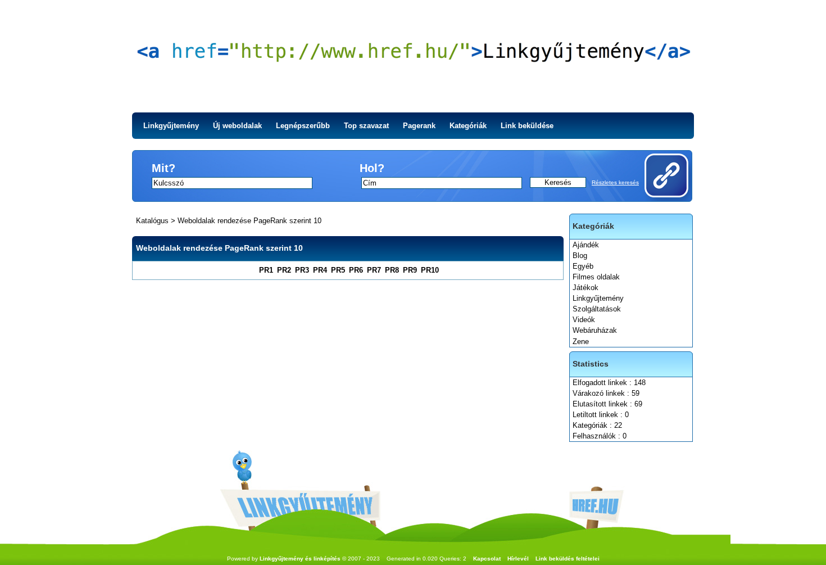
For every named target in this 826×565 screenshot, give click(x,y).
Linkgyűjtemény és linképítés (300, 558)
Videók (584, 319)
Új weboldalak (237, 125)
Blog (580, 255)
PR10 (430, 270)
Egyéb (583, 266)
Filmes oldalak (596, 277)
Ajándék (586, 245)
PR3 (302, 270)
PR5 (338, 270)
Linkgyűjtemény (171, 125)
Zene (581, 341)
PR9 (410, 270)
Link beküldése (527, 125)
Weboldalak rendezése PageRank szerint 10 (249, 220)
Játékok (585, 287)
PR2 (284, 270)
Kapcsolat (487, 558)
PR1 (266, 270)
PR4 (320, 270)
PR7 (374, 270)
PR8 (392, 270)
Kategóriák (468, 125)
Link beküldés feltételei (567, 558)
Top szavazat (366, 125)
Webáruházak (595, 330)
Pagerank (419, 125)
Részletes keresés (615, 182)
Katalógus (152, 220)
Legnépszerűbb (303, 125)
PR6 (356, 270)
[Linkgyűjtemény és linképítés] (413, 56)
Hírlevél (518, 558)
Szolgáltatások (597, 309)
